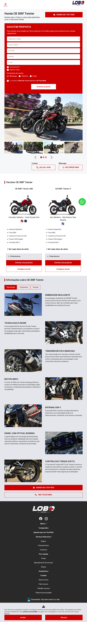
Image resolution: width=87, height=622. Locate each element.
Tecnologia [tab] (10, 287)
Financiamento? (15, 67)
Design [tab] (35, 287)
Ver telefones (45, 495)
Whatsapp (13, 76)
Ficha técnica (15, 256)
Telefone (24, 76)
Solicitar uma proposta (24, 263)
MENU (5, 6)
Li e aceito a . (28, 80)
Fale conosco (43, 584)
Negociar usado (15, 70)
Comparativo (43, 528)
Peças (43, 558)
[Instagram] (46, 519)
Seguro (43, 541)
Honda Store (43, 571)
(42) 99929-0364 (72, 167)
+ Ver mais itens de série (18, 249)
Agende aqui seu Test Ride (43, 532)
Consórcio (43, 550)
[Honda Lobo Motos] (78, 5)
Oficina (43, 567)
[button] (9, 117)
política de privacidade (30, 612)
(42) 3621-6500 (45, 167)
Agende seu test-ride (65, 15)
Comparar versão (24, 269)
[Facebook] (41, 519)
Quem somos (43, 580)
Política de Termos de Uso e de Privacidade (32, 80)
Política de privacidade (44, 593)
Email (34, 76)
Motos (42, 524)
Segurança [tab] (24, 287)
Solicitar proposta (43, 87)
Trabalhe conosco (43, 588)
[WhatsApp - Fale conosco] (82, 202)
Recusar (64, 617)
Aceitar (23, 617)
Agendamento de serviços (43, 563)
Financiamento (43, 545)
